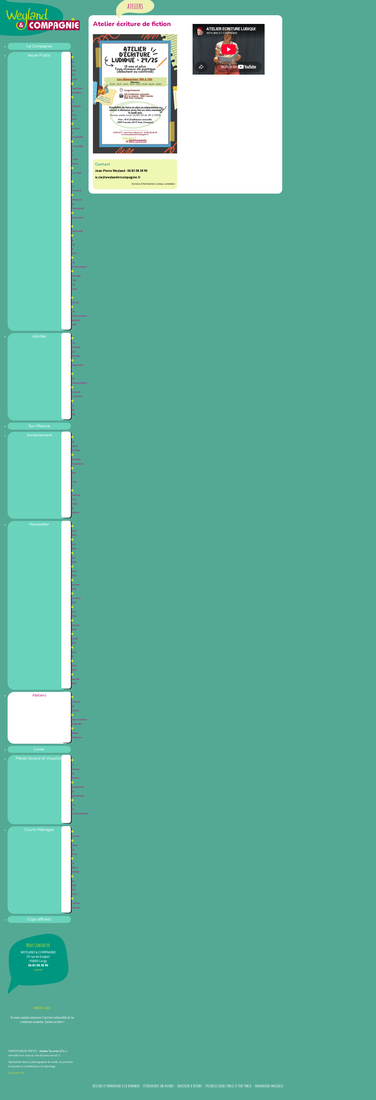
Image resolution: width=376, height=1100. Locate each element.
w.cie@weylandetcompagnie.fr (117, 177)
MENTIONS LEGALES (42, 1008)
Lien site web (16, 1072)
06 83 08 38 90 (137, 170)
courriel (38, 969)
